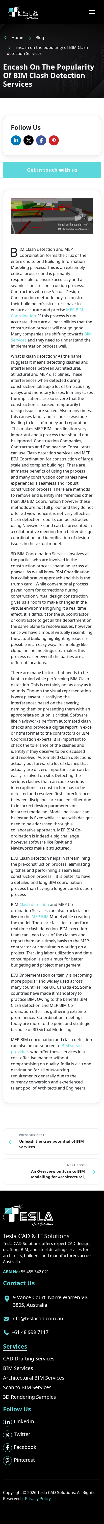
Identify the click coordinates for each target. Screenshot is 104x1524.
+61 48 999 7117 (29, 1332)
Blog (40, 37)
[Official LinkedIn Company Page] (16, 140)
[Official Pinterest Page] (54, 140)
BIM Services (18, 1368)
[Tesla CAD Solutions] (23, 12)
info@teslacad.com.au (37, 1318)
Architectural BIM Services (33, 1377)
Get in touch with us (52, 169)
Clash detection (34, 904)
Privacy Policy (38, 1498)
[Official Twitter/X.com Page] (28, 140)
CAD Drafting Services (29, 1358)
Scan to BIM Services (27, 1387)
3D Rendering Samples (29, 1396)
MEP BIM (40, 916)
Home (17, 37)
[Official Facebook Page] (41, 140)
